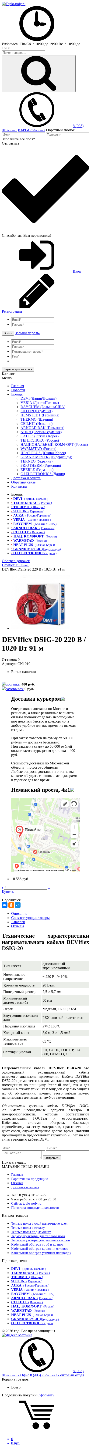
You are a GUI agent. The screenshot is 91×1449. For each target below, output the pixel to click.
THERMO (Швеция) (37, 419)
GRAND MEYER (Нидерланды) (46, 457)
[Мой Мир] (18, 905)
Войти (8, 333)
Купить (8, 892)
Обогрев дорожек (16, 561)
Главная (17, 386)
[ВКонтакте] (4, 905)
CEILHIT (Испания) (36, 424)
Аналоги (18, 922)
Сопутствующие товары (30, 918)
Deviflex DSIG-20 (15, 565)
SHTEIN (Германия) (36, 411)
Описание (19, 913)
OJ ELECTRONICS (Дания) (43, 474)
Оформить (46, 1395)
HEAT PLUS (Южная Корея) (43, 453)
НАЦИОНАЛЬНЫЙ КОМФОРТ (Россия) (54, 444)
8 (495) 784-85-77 (31, 130)
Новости (18, 390)
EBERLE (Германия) (37, 470)
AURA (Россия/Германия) (41, 432)
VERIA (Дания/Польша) (40, 403)
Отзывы (17, 926)
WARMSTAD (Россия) (38, 449)
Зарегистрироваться (18, 369)
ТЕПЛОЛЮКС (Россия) (40, 440)
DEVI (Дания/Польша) (38, 398)
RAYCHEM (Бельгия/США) (43, 407)
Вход (76, 271)
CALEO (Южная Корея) (40, 436)
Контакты (19, 486)
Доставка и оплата (26, 478)
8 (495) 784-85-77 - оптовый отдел (57, 1375)
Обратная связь (23, 482)
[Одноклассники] (11, 905)
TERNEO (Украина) (36, 461)
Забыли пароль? (27, 333)
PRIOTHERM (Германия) (41, 465)
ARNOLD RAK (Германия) (42, 428)
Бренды (17, 394)
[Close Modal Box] (63, 699)
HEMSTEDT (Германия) (40, 415)
